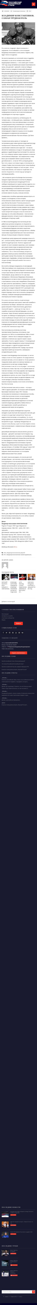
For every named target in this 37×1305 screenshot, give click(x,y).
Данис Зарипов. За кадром (14, 1251)
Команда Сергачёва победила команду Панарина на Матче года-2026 (13, 587)
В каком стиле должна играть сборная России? (14, 669)
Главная (6, 1296)
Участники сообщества (8, 618)
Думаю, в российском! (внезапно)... (11, 700)
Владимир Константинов (13, 552)
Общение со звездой (9, 638)
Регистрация (5, 614)
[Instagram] (9, 632)
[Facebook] (3, 632)
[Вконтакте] (22, 632)
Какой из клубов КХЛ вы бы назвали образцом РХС (15, 666)
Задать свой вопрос (18, 653)
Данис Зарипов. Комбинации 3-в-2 (14, 1262)
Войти (18, 623)
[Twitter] (6, 632)
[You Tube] (16, 632)
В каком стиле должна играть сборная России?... (15, 705)
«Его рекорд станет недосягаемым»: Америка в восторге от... (24, 587)
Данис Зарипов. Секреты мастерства (14, 1272)
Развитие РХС (14, 1296)
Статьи (20, 1296)
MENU (33, 4)
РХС (30, 11)
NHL (5, 552)
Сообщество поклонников (13, 609)
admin (11, 560)
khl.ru (15, 547)
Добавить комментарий (8, 601)
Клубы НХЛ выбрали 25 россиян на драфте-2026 (21, 1232)
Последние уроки (10, 1246)
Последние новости (11, 1207)
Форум (3, 620)
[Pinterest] (12, 632)
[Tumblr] (19, 632)
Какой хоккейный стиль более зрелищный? (13, 661)
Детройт (23, 552)
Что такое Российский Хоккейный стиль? (13, 664)
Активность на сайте (7, 616)
